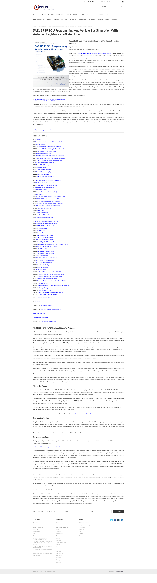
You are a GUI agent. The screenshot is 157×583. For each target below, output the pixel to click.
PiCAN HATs (73, 19)
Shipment (114, 19)
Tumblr (118, 520)
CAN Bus (75, 14)
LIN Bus (49, 19)
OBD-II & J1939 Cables (58, 14)
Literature (56, 19)
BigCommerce (119, 572)
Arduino (35, 14)
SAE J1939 (91, 19)
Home (34, 26)
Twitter (111, 520)
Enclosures (94, 14)
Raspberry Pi (82, 19)
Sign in (108, 1)
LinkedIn (122, 520)
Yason (80, 531)
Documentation (42, 26)
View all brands (83, 536)
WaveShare (82, 529)
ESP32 (101, 14)
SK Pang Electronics (84, 522)
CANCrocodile (85, 14)
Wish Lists (103, 1)
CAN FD (69, 14)
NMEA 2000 (64, 19)
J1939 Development (39, 19)
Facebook (115, 520)
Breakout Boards (44, 14)
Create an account (116, 1)
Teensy (107, 19)
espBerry (107, 14)
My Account (97, 1)
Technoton (100, 19)
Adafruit (81, 533)
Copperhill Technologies (85, 525)
